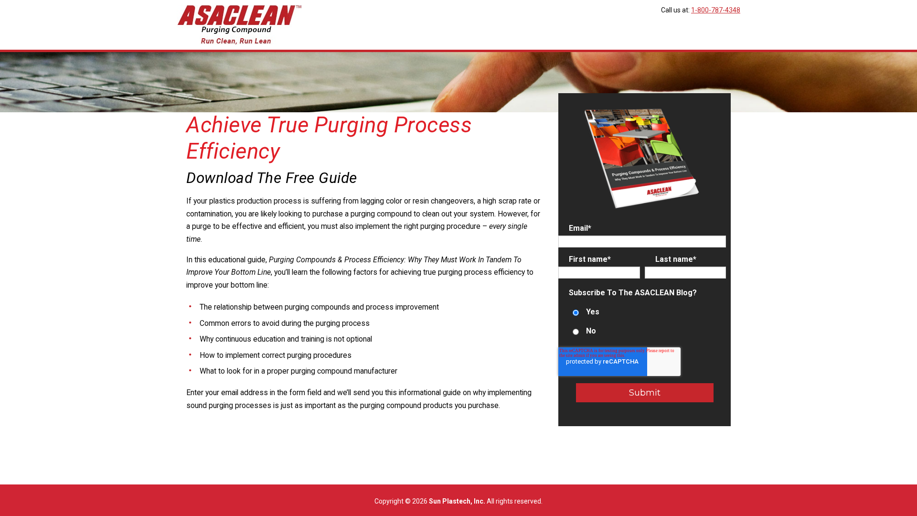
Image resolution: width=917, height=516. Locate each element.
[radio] (642, 312)
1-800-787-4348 (715, 10)
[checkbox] (642, 322)
